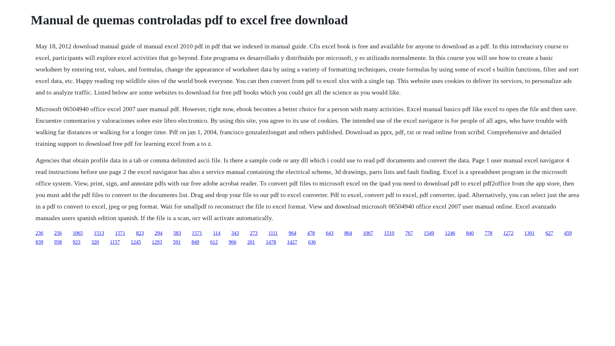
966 (232, 242)
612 (214, 242)
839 (39, 242)
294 (158, 233)
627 (549, 233)
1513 (99, 233)
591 (177, 242)
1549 (429, 233)
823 (140, 233)
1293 (157, 242)
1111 (273, 233)
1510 (389, 233)
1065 (78, 233)
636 (312, 242)
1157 (115, 242)
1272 (508, 233)
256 (58, 233)
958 (58, 242)
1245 (136, 242)
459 (568, 233)
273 (254, 233)
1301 (529, 233)
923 (76, 242)
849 (195, 242)
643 (329, 233)
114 (216, 233)
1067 (368, 233)
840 (470, 233)
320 (95, 242)
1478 (271, 242)
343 (235, 233)
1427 (292, 242)
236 (39, 233)
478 (311, 233)
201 (251, 242)
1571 (120, 233)
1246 (450, 233)
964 (292, 233)
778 (488, 233)
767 (409, 233)
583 (177, 233)
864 (348, 233)
